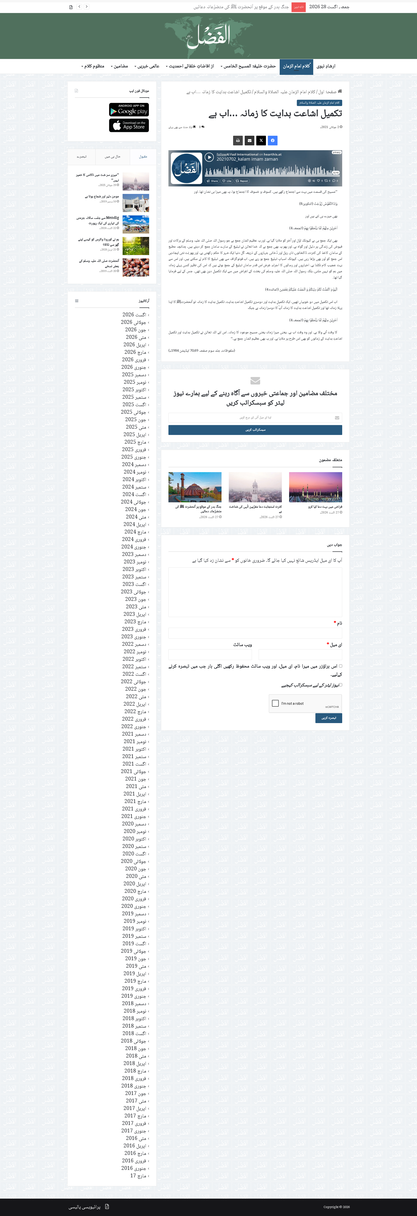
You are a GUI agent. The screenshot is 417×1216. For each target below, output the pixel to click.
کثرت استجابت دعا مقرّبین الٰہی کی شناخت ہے (255, 509)
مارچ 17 (138, 1176)
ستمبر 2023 (134, 577)
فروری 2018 (134, 1078)
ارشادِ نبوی (326, 66)
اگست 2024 (134, 495)
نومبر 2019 (135, 921)
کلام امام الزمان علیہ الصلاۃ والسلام (284, 92)
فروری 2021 (134, 809)
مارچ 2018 (135, 1071)
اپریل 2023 (135, 614)
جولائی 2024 (133, 502)
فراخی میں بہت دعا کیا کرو (325, 507)
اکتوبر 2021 (134, 749)
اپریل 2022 (135, 704)
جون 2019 (135, 959)
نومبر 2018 (135, 1011)
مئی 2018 (136, 1056)
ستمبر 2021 (134, 757)
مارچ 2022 (135, 712)
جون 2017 (135, 1093)
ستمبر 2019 (134, 936)
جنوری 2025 (133, 457)
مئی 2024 (136, 517)
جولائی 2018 (133, 1041)
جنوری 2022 (133, 727)
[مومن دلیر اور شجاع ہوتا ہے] (136, 203)
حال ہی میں (113, 157)
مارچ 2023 (135, 622)
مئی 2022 (136, 697)
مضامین (121, 66)
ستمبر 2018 (134, 1026)
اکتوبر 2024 (134, 480)
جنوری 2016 (133, 1168)
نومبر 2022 (135, 652)
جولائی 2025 (133, 412)
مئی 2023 (136, 607)
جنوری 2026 (133, 367)
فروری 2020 (134, 899)
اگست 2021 (134, 764)
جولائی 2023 (133, 592)
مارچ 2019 (135, 981)
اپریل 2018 (135, 1064)
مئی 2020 (136, 876)
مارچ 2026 (135, 352)
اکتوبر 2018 (134, 1019)
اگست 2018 (134, 1034)
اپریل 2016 (135, 1146)
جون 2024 (135, 509)
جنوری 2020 (133, 906)
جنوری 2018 (133, 1086)
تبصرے (81, 157)
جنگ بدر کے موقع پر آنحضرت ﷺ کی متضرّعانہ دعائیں (198, 509)
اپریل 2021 (135, 794)
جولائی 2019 (133, 951)
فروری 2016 (134, 1161)
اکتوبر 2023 (134, 569)
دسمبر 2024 (134, 465)
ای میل (334, 645)
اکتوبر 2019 (134, 929)
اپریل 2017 (135, 1108)
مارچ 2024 (135, 532)
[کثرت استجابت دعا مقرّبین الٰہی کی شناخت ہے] (255, 487)
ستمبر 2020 (134, 846)
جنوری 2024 (133, 547)
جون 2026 (135, 330)
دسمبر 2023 (134, 554)
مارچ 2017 (135, 1116)
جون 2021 (135, 779)
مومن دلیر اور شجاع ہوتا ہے (102, 196)
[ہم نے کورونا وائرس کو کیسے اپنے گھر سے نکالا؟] (136, 246)
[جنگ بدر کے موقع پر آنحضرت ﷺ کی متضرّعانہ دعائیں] (195, 487)
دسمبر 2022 (134, 644)
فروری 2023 (134, 629)
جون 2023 (135, 599)
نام (338, 623)
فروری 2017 (134, 1123)
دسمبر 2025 (134, 375)
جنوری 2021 (133, 816)
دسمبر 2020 (134, 824)
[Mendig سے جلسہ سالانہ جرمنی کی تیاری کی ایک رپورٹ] (136, 224)
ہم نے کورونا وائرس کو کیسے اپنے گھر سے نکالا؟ (98, 242)
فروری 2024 (134, 539)
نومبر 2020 (135, 831)
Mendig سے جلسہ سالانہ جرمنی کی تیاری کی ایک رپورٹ (97, 220)
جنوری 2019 (133, 996)
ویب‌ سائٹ (242, 645)
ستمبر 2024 (134, 487)
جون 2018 (135, 1049)
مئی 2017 (136, 1101)
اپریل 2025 (135, 435)
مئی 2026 (136, 337)
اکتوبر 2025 (134, 390)
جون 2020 (135, 869)
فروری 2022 (134, 719)
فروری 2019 (134, 989)
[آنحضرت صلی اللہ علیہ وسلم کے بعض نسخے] (136, 267)
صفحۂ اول (328, 92)
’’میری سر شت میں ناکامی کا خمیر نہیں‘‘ (97, 177)
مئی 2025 (136, 427)
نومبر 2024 (135, 472)
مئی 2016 (136, 1138)
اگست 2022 (134, 674)
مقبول (143, 157)
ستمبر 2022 (134, 667)
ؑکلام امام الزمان (296, 66)
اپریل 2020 (135, 884)
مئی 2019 (136, 966)
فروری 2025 (134, 450)
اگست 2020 (134, 854)
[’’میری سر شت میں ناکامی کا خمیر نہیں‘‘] (136, 181)
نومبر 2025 (135, 382)
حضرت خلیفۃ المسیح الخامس (250, 66)
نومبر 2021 (135, 742)
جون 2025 (135, 420)
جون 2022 (135, 689)
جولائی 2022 (133, 682)
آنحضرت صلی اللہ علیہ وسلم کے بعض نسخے (99, 263)
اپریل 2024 (135, 524)
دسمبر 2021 (134, 734)
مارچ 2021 (135, 801)
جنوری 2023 (133, 637)
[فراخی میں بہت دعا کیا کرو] (315, 487)
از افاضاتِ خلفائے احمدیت (191, 66)
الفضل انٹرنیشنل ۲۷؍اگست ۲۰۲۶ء (259, 7)
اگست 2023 (134, 584)
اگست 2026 (134, 315)
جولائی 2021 (133, 772)
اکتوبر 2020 (134, 839)
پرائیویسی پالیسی (84, 1207)
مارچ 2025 (135, 442)
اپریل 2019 (135, 974)
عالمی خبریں (148, 66)
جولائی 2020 (133, 861)
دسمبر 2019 (134, 914)
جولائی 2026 (133, 322)
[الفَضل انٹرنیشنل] (208, 36)
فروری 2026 (134, 360)
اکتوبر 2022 (134, 659)
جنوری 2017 (133, 1131)
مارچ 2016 (135, 1153)
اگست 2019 (134, 944)
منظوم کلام (94, 66)
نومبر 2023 (135, 562)
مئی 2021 (136, 786)
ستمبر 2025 (134, 397)
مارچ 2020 (135, 891)
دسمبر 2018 (134, 1004)
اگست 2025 (134, 405)
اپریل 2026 (135, 345)
